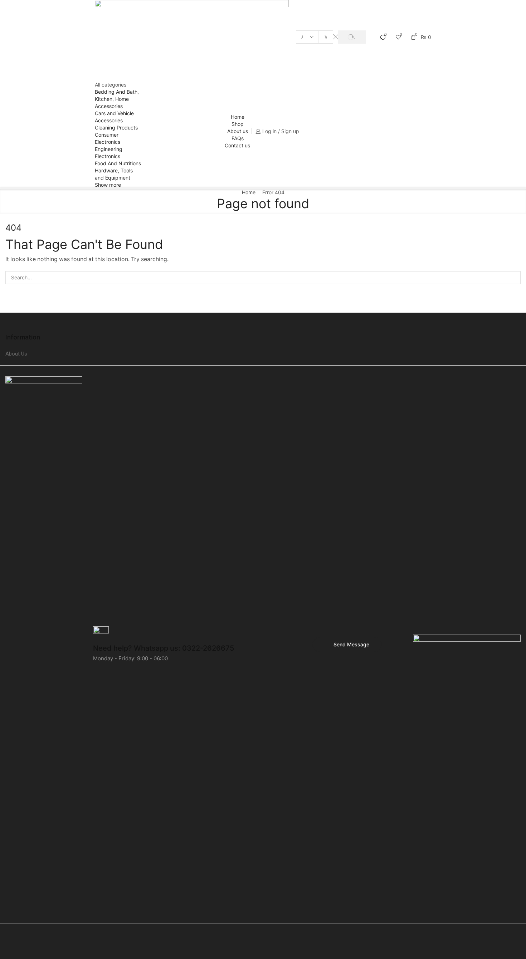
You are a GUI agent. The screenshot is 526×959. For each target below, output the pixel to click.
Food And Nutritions (118, 163)
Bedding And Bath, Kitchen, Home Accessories (117, 99)
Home (237, 117)
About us (237, 131)
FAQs (238, 138)
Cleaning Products (116, 127)
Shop (238, 124)
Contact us (237, 145)
